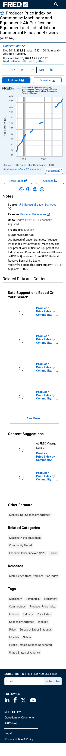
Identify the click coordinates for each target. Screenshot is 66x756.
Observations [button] (12, 45)
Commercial (33, 599)
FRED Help (11, 723)
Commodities (17, 606)
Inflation (14, 614)
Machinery (15, 599)
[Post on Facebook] (28, 189)
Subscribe (52, 681)
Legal (8, 733)
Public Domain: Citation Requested (30, 645)
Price (12, 629)
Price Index (44, 614)
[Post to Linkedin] (42, 189)
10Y (31, 70)
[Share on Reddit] (35, 189)
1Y (13, 70)
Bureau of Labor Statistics (36, 629)
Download (46, 80)
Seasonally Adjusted (21, 622)
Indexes (43, 622)
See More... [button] (34, 418)
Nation (27, 637)
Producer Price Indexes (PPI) (27, 553)
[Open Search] (56, 4)
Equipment (50, 599)
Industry (28, 614)
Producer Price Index (33, 214)
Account (48, 181)
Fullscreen (52, 170)
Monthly (14, 637)
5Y (22, 70)
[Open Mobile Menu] (61, 4)
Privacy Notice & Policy (19, 739)
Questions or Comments (20, 717)
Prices (53, 553)
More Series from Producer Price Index (33, 576)
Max (42, 70)
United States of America (24, 652)
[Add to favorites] (2, 13)
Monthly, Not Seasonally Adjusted (29, 515)
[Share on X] (21, 189)
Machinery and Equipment (25, 537)
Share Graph (16, 181)
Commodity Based (20, 545)
